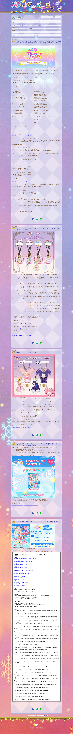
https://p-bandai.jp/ (17, 328)
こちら (49, 728)
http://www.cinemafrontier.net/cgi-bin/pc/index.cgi (25, 558)
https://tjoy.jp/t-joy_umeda (19, 576)
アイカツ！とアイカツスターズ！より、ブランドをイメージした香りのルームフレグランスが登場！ (29, 25)
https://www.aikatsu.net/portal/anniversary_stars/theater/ (25, 505)
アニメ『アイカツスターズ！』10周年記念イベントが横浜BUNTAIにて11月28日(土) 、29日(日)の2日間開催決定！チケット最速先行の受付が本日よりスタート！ (36, 22)
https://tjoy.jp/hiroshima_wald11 (21, 582)
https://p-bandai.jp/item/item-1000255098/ (21, 335)
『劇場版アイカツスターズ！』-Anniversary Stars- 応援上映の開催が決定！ (25, 35)
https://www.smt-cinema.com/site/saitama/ (23, 570)
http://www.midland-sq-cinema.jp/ (21, 573)
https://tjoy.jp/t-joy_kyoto (19, 579)
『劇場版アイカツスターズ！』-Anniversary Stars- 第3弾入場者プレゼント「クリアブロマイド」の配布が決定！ (31, 31)
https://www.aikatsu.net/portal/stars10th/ (21, 135)
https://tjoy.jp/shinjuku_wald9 (20, 564)
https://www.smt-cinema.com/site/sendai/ (23, 561)
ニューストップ (51, 16)
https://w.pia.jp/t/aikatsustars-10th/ (20, 181)
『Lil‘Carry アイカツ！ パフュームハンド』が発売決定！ (22, 28)
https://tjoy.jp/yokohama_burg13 (21, 567)
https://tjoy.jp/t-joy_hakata (19, 585)
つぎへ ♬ (57, 16)
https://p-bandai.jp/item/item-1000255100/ (21, 427)
